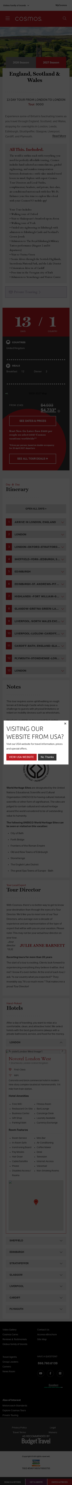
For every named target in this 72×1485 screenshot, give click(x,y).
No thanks (47, 757)
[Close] (65, 724)
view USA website (21, 757)
